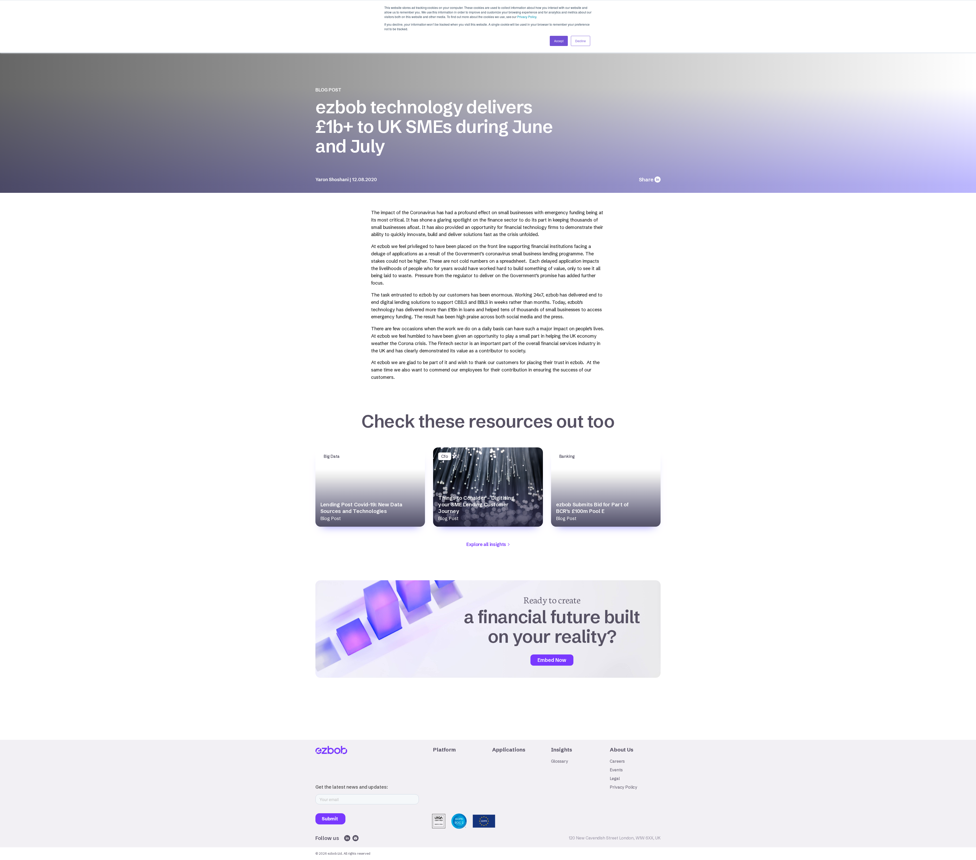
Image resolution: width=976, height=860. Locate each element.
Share (646, 179)
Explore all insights (486, 544)
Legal (615, 778)
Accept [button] (558, 41)
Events (616, 769)
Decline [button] (580, 41)
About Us (621, 749)
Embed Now (552, 660)
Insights (561, 749)
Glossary (559, 761)
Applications (508, 749)
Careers (617, 761)
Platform (444, 749)
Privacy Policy (526, 16)
